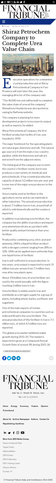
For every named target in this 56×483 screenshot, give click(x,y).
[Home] (26, 11)
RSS (15, 2)
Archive (11, 2)
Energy (6, 26)
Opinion (44, 406)
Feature (34, 406)
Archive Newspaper (21, 419)
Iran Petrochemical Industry (17, 351)
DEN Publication (10, 459)
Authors (34, 419)
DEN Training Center (11, 463)
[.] (5, 433)
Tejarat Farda (8, 447)
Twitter (21, 2)
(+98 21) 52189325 (30, 397)
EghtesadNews (9, 451)
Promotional (8, 410)
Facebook (24, 2)
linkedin (18, 2)
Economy (24, 406)
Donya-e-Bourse (9, 467)
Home (2, 2)
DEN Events (8, 455)
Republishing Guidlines (13, 423)
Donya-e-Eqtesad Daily (12, 443)
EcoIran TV (7, 471)
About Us (5, 2)
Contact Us (8, 2)
